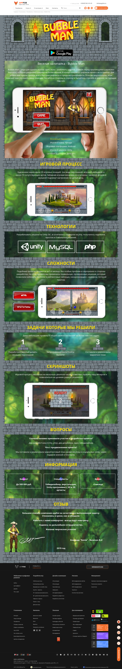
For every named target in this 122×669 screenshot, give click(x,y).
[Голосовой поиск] (80, 8)
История (16, 615)
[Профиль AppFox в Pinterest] (82, 655)
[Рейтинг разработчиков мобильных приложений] (99, 627)
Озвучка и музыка (37, 598)
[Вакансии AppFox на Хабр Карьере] (93, 655)
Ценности (75, 633)
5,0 (23, 654)
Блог (47, 8)
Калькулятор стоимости (59, 624)
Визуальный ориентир (79, 615)
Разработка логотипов (58, 598)
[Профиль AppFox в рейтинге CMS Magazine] (95, 616)
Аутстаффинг (17, 586)
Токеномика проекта (96, 584)
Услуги (28, 8)
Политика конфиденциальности (56, 667)
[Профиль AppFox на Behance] (100, 655)
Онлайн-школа (56, 615)
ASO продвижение (76, 584)
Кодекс (75, 630)
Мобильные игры (37, 581)
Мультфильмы (56, 587)
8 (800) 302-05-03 (86, 3)
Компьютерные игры (38, 584)
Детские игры (36, 604)
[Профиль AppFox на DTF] (71, 655)
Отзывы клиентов (18, 624)
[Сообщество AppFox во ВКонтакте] (78, 655)
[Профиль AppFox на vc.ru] (89, 655)
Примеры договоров (78, 618)
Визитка (35, 624)
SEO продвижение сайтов (78, 581)
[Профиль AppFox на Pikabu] (61, 655)
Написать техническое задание (99, 581)
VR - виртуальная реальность (40, 592)
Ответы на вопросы (19, 627)
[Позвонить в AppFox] (118, 627)
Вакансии (35, 618)
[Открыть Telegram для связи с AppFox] (34, 630)
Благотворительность (19, 636)
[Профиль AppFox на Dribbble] (96, 655)
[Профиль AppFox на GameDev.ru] (64, 655)
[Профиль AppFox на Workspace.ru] (104, 620)
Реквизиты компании (38, 627)
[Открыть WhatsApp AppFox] (92, 8)
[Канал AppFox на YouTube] (86, 655)
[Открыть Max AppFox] (85, 8)
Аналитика (94, 587)
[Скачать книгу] (118, 621)
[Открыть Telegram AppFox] (88, 8)
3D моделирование (57, 592)
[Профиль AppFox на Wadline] (93, 611)
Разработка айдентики (58, 595)
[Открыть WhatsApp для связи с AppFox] (37, 630)
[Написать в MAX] (118, 632)
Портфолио (18, 8)
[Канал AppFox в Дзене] (107, 655)
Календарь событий (58, 621)
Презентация (76, 621)
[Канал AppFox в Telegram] (103, 655)
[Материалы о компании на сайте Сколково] (105, 616)
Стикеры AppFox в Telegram (80, 636)
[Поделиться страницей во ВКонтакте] (40, 630)
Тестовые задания (57, 618)
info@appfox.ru (101, 3)
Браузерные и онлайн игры (40, 587)
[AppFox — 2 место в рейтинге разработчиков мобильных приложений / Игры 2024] (99, 635)
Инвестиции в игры (57, 627)
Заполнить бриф (37, 615)
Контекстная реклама (77, 592)
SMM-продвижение (77, 587)
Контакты (55, 8)
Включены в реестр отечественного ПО (96, 667)
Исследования (56, 633)
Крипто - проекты (37, 590)
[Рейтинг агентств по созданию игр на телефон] (99, 644)
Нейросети (55, 590)
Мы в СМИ (16, 630)
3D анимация (56, 584)
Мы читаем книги (18, 633)
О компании (37, 8)
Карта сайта (74, 667)
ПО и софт (16, 592)
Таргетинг (74, 590)
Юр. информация (77, 624)
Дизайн (16, 589)
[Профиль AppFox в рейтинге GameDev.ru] (99, 611)
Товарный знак (77, 627)
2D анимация (56, 581)
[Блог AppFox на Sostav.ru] (75, 655)
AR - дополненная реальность (40, 595)
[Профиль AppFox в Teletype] (68, 655)
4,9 (17, 654)
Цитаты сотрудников (19, 639)
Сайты (15, 583)
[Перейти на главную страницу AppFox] (20, 567)
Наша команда (17, 618)
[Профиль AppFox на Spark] (57, 655)
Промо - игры (36, 601)
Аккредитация (56, 630)
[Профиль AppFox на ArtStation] (95, 620)
